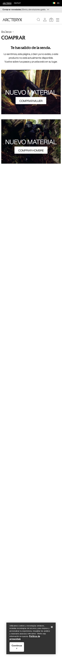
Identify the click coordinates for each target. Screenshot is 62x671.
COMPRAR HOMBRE (31, 150)
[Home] (12, 19)
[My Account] (45, 20)
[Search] (38, 20)
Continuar (17, 646)
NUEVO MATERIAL (31, 92)
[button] (54, 3)
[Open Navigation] (57, 20)
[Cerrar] (51, 627)
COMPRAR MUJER (30, 101)
